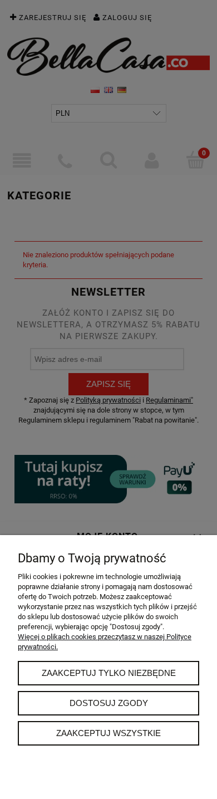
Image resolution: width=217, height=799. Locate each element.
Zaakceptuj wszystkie (108, 733)
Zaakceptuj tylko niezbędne (109, 673)
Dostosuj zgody (109, 703)
